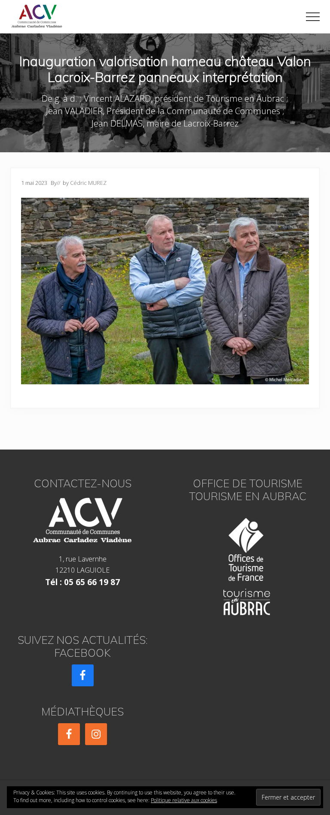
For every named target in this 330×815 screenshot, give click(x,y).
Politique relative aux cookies (184, 800)
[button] (313, 16)
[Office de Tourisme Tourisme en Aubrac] (247, 564)
